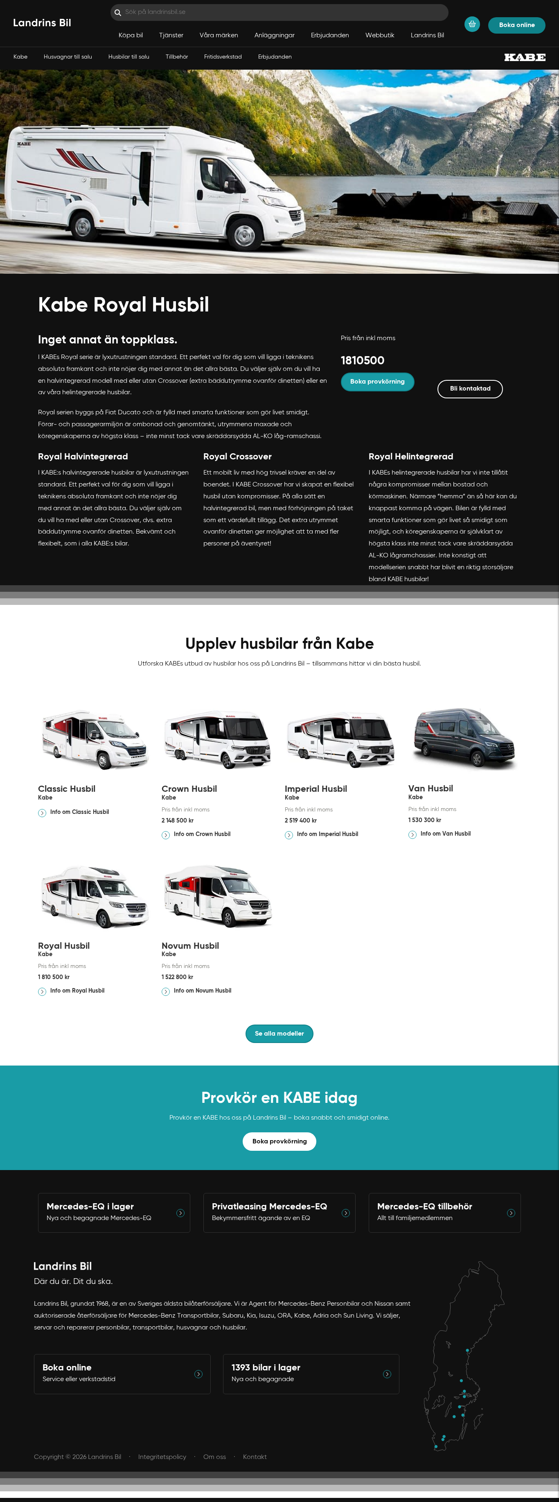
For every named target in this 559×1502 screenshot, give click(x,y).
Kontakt (255, 1457)
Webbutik (379, 35)
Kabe (20, 57)
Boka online (517, 25)
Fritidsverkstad (223, 57)
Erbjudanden (275, 57)
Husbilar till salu (128, 57)
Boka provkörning (279, 1141)
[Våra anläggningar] (468, 1356)
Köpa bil (131, 35)
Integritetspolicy (162, 1457)
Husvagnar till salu (68, 57)
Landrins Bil (427, 35)
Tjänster (171, 35)
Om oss (214, 1457)
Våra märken (219, 35)
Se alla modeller (279, 1034)
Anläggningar (275, 35)
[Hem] (42, 23)
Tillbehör (177, 57)
